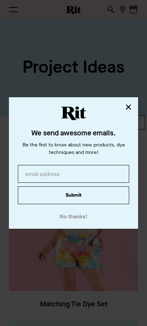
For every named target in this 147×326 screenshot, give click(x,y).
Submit (73, 195)
